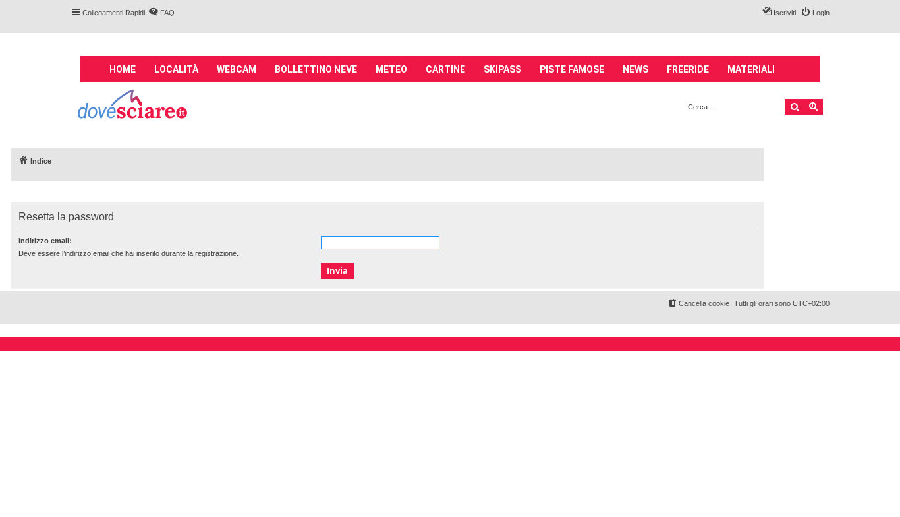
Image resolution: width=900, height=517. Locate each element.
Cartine (445, 69)
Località (176, 69)
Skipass (502, 69)
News (635, 69)
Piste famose (572, 69)
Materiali (751, 69)
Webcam (236, 69)
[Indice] (133, 105)
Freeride (688, 69)
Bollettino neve (316, 69)
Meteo (391, 69)
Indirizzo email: (45, 241)
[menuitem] (161, 12)
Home (122, 69)
